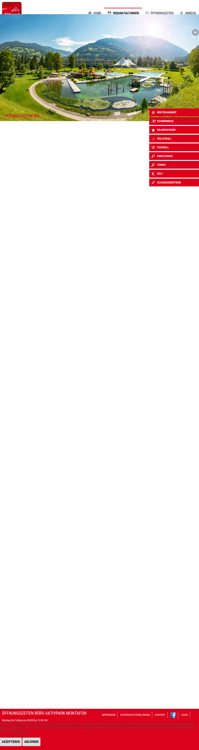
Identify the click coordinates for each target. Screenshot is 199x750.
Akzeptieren (11, 742)
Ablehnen (31, 742)
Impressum (108, 714)
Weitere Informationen (93, 748)
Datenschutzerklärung (135, 714)
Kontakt (160, 714)
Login (184, 714)
